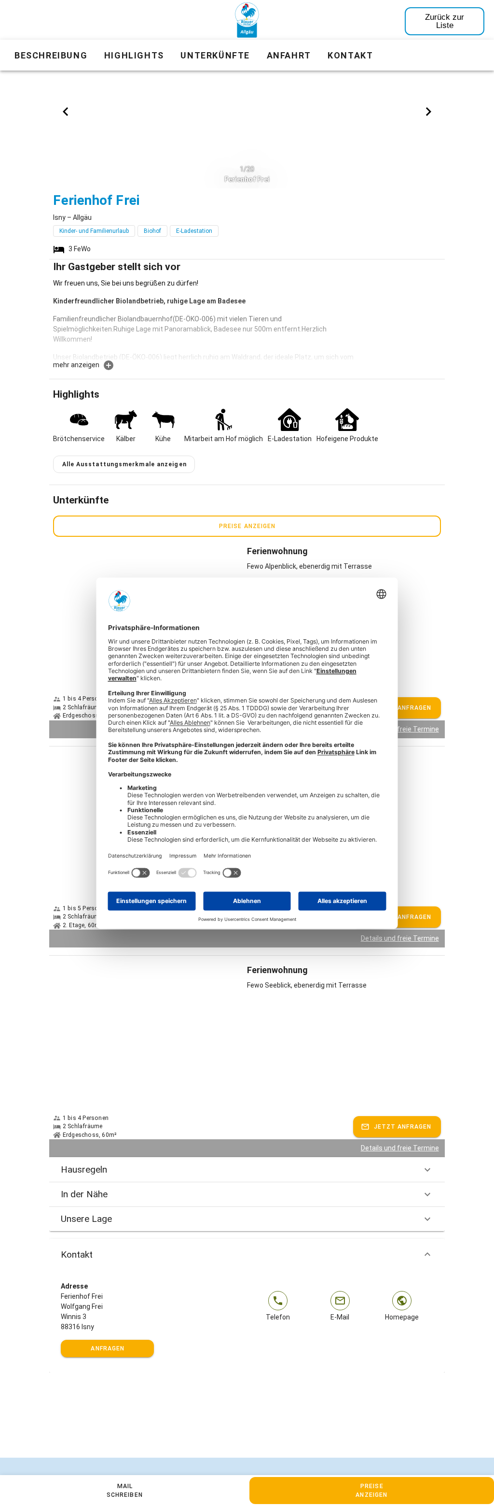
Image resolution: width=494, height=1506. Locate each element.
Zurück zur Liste (444, 21)
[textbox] (206, 318)
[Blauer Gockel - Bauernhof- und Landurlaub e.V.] (247, 21)
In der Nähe (84, 1194)
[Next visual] (428, 111)
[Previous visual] (65, 111)
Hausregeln (84, 1169)
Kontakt (77, 1254)
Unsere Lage (86, 1218)
